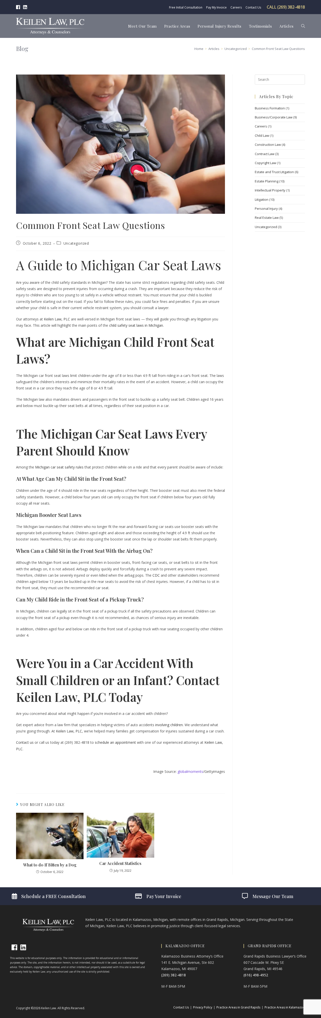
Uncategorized (76, 243)
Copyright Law (265, 163)
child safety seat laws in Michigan (136, 325)
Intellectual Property (270, 190)
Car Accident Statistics (120, 863)
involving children (169, 724)
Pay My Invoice (216, 7)
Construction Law (268, 144)
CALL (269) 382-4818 (286, 7)
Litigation (261, 199)
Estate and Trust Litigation (274, 172)
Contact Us (253, 7)
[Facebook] (14, 947)
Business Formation (270, 108)
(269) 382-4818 (173, 975)
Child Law (262, 135)
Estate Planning (266, 181)
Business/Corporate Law (273, 117)
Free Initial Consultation (185, 7)
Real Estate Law (267, 217)
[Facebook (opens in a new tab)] (19, 7)
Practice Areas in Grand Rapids (238, 1007)
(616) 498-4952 (256, 975)
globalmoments (190, 771)
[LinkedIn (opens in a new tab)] (25, 7)
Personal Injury (266, 208)
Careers (236, 7)
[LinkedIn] (23, 947)
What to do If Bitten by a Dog (49, 864)
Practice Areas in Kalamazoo (285, 1007)
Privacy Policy (202, 1007)
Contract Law (264, 154)
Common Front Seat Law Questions (278, 48)
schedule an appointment (115, 742)
